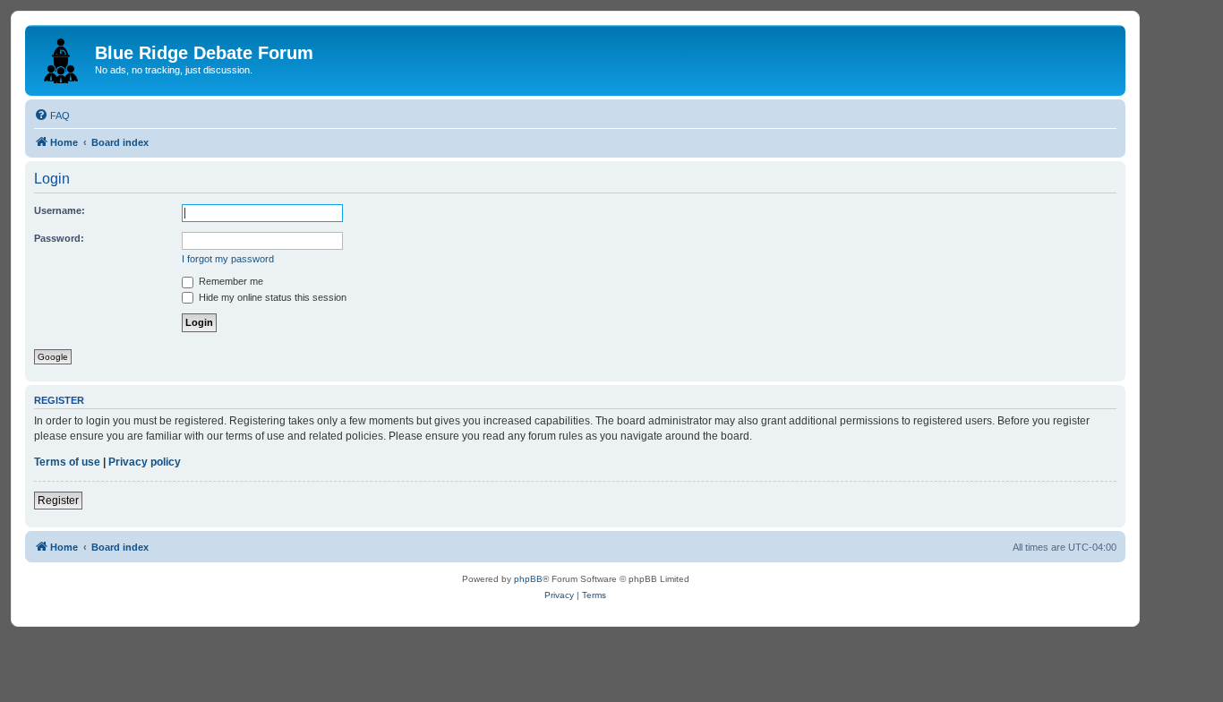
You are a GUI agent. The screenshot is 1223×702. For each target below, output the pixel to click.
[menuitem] (52, 115)
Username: (59, 210)
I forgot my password (228, 258)
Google (53, 357)
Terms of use (67, 462)
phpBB (528, 579)
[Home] (62, 57)
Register (58, 500)
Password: (59, 238)
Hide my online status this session (271, 297)
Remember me (229, 281)
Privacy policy (144, 462)
